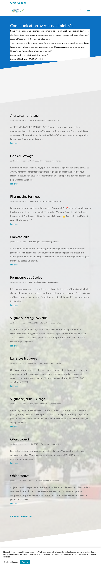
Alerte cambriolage (24, 115)
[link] (31, 51)
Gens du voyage (21, 156)
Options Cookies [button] (11, 562)
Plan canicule (20, 237)
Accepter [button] (25, 562)
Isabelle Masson (19, 120)
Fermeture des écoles (26, 277)
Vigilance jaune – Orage (27, 399)
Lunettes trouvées (23, 358)
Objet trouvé (19, 439)
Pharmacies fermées (25, 196)
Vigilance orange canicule (29, 318)
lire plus (13, 143)
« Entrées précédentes (21, 516)
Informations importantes (48, 120)
